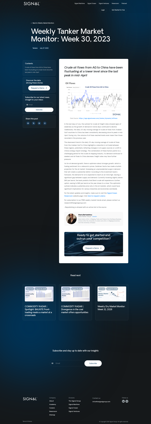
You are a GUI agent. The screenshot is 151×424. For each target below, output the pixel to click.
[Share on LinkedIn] (39, 124)
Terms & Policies (27, 421)
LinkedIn (94, 216)
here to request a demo (96, 196)
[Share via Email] (28, 124)
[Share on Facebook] (45, 124)
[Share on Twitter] (33, 124)
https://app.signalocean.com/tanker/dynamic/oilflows (98, 118)
